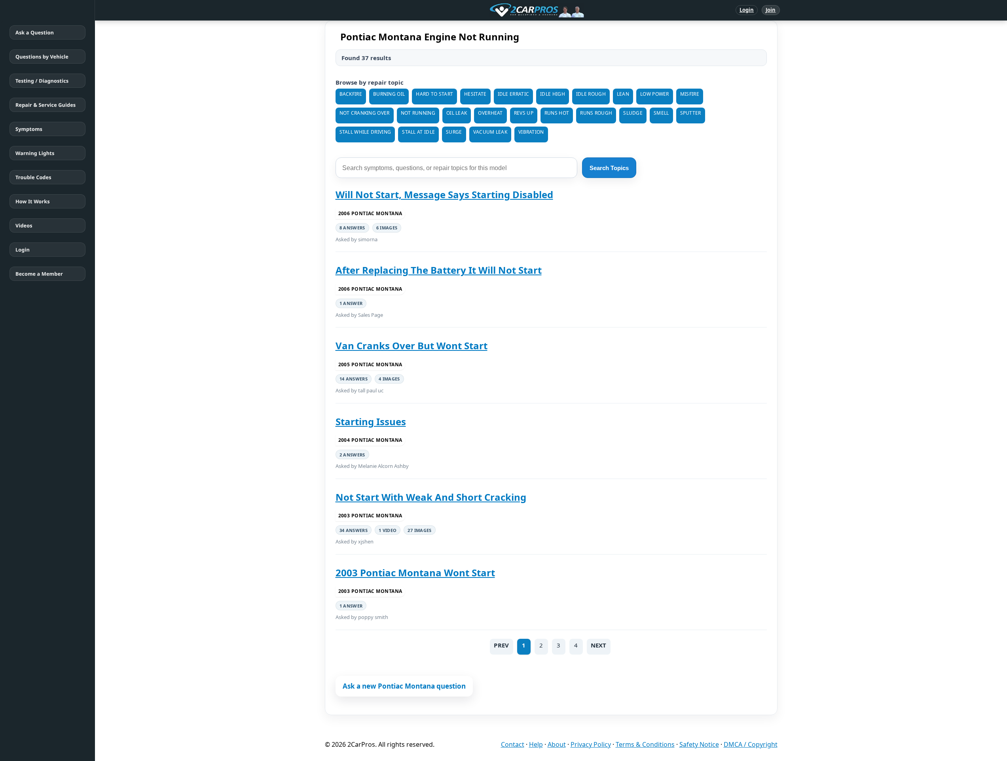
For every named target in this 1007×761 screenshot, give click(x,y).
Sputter (690, 113)
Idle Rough (591, 94)
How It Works (32, 201)
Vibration (531, 132)
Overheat (490, 113)
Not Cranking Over (364, 113)
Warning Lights (34, 153)
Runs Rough (596, 113)
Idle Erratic (513, 94)
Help (536, 744)
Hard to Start (434, 94)
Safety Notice (699, 744)
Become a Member (39, 273)
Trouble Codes (33, 177)
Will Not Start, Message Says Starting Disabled (444, 194)
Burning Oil (389, 94)
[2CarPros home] (495, 10)
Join (771, 9)
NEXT (599, 645)
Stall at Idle (418, 132)
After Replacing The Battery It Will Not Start (439, 269)
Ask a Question (34, 32)
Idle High (552, 94)
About (557, 744)
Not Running (418, 113)
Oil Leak (456, 113)
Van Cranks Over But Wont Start (411, 345)
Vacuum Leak (490, 132)
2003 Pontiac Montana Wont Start (415, 572)
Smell (661, 113)
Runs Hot (556, 113)
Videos (23, 225)
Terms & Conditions (645, 744)
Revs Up (523, 113)
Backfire (350, 94)
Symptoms (28, 129)
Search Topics (609, 168)
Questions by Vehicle (41, 56)
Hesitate (475, 94)
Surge (454, 132)
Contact (512, 744)
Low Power (654, 94)
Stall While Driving (365, 132)
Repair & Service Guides (45, 104)
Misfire (689, 94)
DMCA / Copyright (751, 744)
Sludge (633, 113)
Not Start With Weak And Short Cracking (431, 497)
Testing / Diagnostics (41, 80)
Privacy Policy (591, 744)
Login (747, 9)
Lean (623, 94)
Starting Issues (371, 421)
